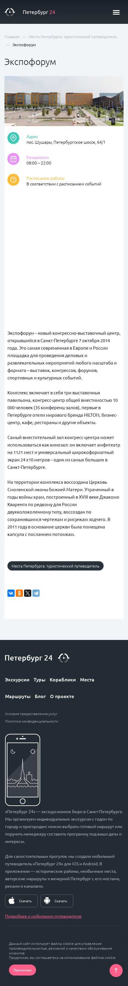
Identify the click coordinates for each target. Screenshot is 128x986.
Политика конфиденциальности (31, 721)
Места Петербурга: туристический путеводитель (55, 566)
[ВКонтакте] (11, 593)
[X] (27, 593)
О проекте (62, 696)
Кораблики (63, 679)
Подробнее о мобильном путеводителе (43, 916)
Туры (40, 679)
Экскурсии (17, 679)
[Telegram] (36, 593)
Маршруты (18, 696)
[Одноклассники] (19, 593)
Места (87, 679)
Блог (40, 696)
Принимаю (22, 970)
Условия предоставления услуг (31, 713)
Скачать (25, 900)
